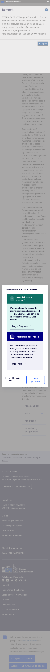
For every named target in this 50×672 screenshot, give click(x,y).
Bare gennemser (35, 380)
